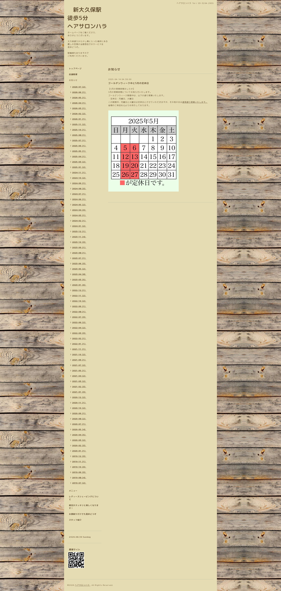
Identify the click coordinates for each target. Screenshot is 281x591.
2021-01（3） (79, 392)
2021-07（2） (79, 365)
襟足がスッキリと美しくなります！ (84, 507)
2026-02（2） (79, 113)
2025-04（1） (79, 156)
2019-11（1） (79, 461)
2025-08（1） (79, 135)
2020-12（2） (79, 397)
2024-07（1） (79, 194)
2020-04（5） (79, 435)
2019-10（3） (79, 467)
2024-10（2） (79, 178)
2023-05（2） (79, 269)
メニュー (73, 490)
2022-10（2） (79, 301)
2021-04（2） (79, 376)
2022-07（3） (79, 317)
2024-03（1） (79, 215)
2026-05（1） (79, 97)
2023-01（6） (79, 285)
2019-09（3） (79, 472)
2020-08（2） (79, 418)
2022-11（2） (79, 295)
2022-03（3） (79, 333)
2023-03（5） (79, 279)
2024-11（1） (79, 172)
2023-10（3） (79, 242)
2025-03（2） (79, 162)
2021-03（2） (79, 381)
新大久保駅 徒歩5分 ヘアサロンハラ (87, 18)
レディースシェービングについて (84, 498)
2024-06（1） (79, 199)
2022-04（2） (79, 327)
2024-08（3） (79, 188)
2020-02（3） (79, 445)
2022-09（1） (79, 306)
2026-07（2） (79, 87)
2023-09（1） (79, 247)
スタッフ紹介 (75, 520)
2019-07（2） (79, 483)
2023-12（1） (79, 231)
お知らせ (73, 80)
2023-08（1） (79, 253)
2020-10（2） (79, 408)
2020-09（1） (79, 413)
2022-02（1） (79, 338)
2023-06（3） (79, 263)
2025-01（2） (79, 167)
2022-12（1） (79, 290)
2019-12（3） (79, 456)
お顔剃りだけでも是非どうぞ (82, 514)
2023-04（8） (79, 274)
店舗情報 (73, 74)
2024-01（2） (79, 226)
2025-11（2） (79, 124)
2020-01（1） (79, 451)
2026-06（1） (79, 92)
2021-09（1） (79, 360)
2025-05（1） (79, 151)
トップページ (75, 68)
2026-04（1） (79, 103)
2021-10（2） (79, 354)
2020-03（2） (79, 440)
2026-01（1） (79, 119)
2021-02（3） (79, 386)
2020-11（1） (79, 402)
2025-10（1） (79, 129)
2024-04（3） (79, 210)
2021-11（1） (79, 349)
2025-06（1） (79, 146)
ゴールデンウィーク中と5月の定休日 (128, 83)
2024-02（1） (79, 220)
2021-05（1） (79, 370)
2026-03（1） (79, 108)
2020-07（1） (79, 424)
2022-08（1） (79, 311)
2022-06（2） (79, 322)
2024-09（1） (79, 183)
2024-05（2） (79, 204)
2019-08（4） (79, 477)
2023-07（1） (79, 258)
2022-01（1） (79, 344)
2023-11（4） (79, 236)
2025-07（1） (79, 140)
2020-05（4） (79, 429)
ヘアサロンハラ (82, 585)
